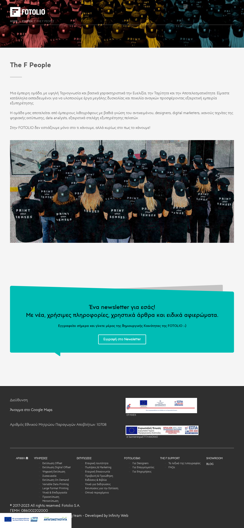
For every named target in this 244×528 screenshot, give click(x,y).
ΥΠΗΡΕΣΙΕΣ (40, 458)
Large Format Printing (55, 488)
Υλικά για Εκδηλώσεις (98, 484)
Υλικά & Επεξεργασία (54, 493)
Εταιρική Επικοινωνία (97, 472)
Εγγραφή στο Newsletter (122, 339)
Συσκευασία (49, 476)
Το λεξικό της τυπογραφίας (184, 463)
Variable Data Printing (55, 484)
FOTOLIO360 (132, 458)
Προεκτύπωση (50, 497)
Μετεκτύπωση (50, 501)
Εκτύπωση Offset (52, 463)
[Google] (230, 6)
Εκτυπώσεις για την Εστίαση (101, 488)
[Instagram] (209, 6)
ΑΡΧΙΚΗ (20, 458)
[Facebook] (201, 6)
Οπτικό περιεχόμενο (97, 493)
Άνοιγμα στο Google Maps (31, 410)
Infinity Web (118, 516)
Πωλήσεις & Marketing (98, 467)
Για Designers (140, 463)
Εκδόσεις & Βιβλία (96, 480)
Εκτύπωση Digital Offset (56, 467)
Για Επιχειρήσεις (141, 472)
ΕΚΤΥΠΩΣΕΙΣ (84, 458)
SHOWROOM (214, 458)
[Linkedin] (216, 6)
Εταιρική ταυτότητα (96, 463)
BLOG (210, 464)
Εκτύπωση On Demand (55, 480)
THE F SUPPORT (170, 458)
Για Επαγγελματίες (143, 467)
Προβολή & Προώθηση (99, 476)
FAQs (171, 467)
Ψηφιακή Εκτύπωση (53, 472)
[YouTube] (223, 6)
